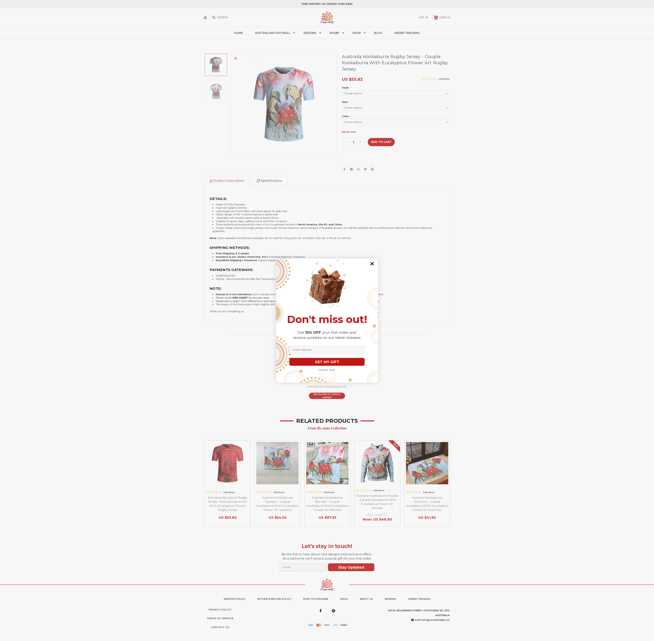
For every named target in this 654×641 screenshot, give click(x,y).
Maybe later (327, 370)
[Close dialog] (372, 263)
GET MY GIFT (327, 362)
